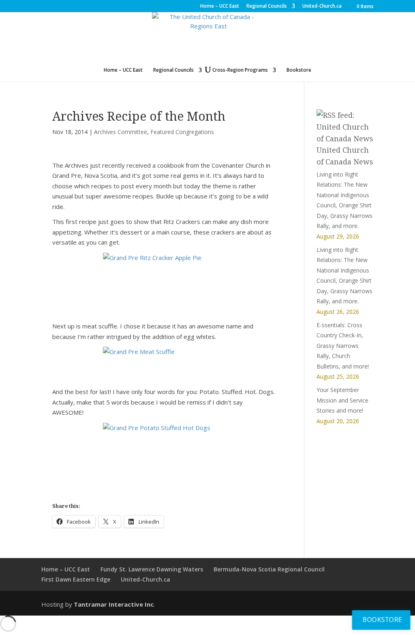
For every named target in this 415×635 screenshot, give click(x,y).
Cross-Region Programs (240, 70)
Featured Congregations (182, 132)
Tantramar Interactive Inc (114, 604)
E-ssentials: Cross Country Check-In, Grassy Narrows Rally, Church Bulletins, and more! (343, 345)
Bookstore (299, 70)
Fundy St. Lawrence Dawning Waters (152, 569)
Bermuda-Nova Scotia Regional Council (269, 569)
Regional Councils (266, 6)
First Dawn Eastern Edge (75, 579)
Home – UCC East (219, 6)
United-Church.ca (322, 6)
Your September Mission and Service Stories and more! (342, 400)
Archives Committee (120, 132)
